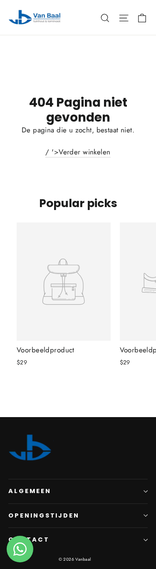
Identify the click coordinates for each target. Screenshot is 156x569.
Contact (29, 539)
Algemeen (29, 491)
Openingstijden (43, 515)
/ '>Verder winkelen (77, 152)
